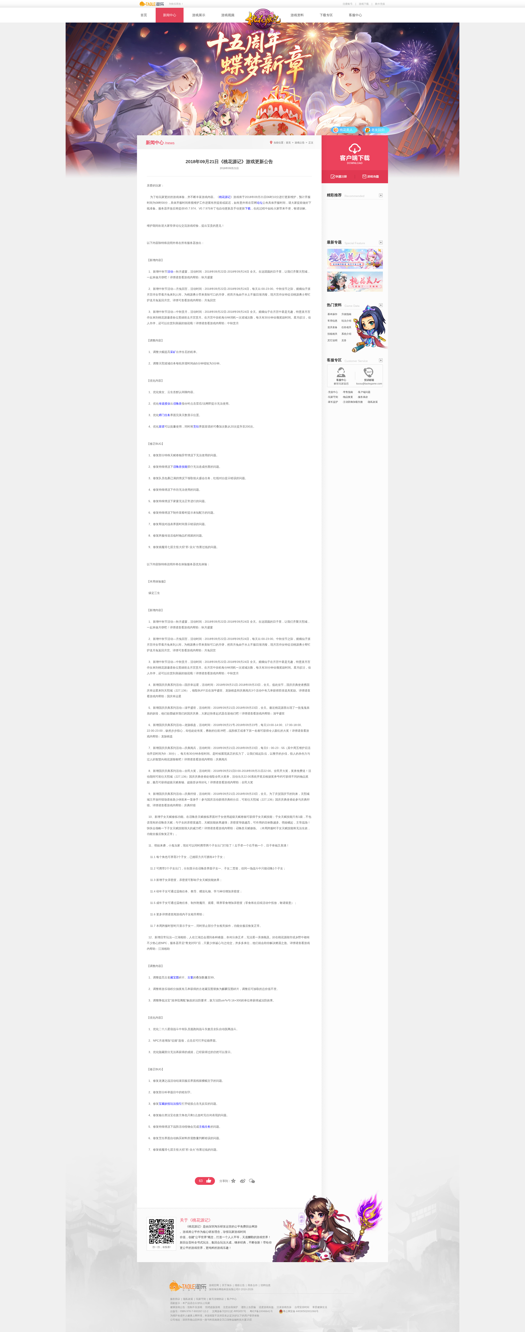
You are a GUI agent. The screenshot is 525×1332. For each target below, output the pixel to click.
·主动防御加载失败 (352, 401)
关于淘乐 (227, 1285)
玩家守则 (201, 1299)
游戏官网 (214, 1285)
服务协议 (175, 1299)
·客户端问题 (363, 392)
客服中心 (355, 15)
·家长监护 (332, 401)
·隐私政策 (372, 401)
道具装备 (332, 327)
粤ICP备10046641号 (261, 1311)
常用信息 (332, 320)
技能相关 (332, 333)
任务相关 (346, 327)
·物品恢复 (347, 397)
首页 (143, 15)
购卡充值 (380, 3)
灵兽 (343, 340)
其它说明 (332, 340)
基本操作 (332, 314)
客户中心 (232, 1299)
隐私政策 (188, 1299)
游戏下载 (364, 3)
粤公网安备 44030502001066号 (300, 1311)
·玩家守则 (332, 397)
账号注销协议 (216, 1299)
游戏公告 (300, 142)
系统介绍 (346, 333)
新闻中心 (169, 15)
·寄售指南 (347, 392)
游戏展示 (198, 15)
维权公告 (240, 1285)
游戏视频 (227, 15)
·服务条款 (362, 397)
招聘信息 (265, 1285)
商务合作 (253, 1285)
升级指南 (346, 314)
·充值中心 (332, 392)
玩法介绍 (346, 320)
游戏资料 (297, 15)
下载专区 (326, 15)
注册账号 (348, 3)
